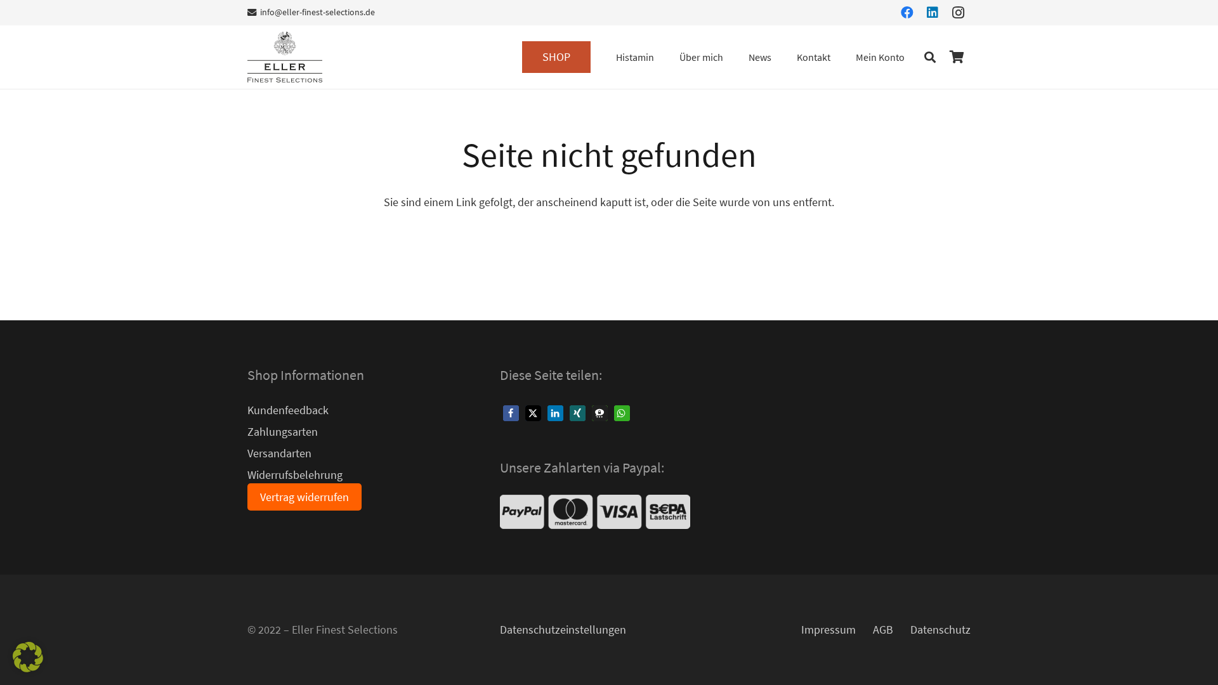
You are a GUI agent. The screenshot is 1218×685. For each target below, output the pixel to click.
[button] (580, 57)
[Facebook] (907, 12)
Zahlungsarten (282, 431)
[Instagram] (958, 12)
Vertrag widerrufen (304, 497)
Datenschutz (940, 629)
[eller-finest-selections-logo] (284, 57)
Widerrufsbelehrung (295, 474)
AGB (883, 629)
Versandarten (279, 453)
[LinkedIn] (932, 12)
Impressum (828, 629)
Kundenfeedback (288, 410)
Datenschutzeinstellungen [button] (563, 629)
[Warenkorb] (957, 57)
